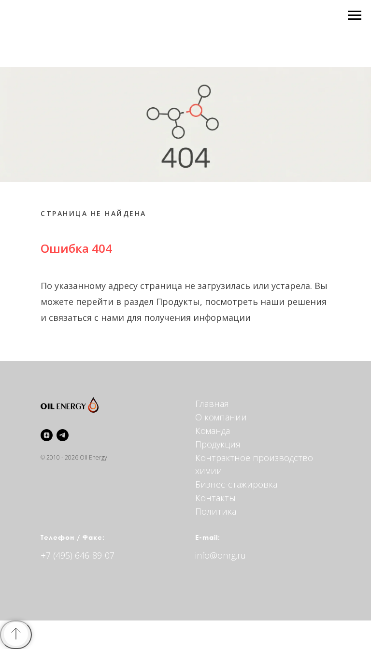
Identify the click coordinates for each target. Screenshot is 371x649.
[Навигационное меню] (354, 15)
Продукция (218, 444)
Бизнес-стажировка (236, 484)
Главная (212, 403)
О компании (221, 417)
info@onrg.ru (220, 555)
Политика (215, 511)
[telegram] (63, 435)
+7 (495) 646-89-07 (77, 555)
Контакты (215, 498)
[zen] (47, 435)
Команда (212, 430)
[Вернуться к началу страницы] (16, 634)
